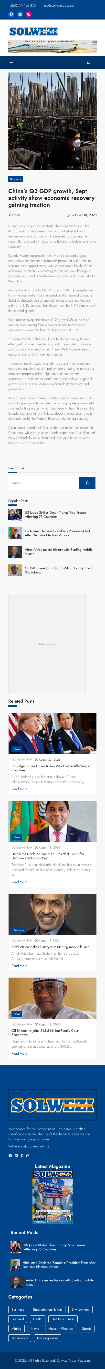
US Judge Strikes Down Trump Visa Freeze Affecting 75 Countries (55, 515)
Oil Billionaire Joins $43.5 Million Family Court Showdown (59, 570)
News (16, 749)
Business (15, 179)
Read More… (21, 789)
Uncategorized (47, 1338)
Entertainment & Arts (47, 1309)
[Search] (87, 483)
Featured (17, 1319)
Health (37, 1319)
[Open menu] (11, 62)
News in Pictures (60, 1328)
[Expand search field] (89, 62)
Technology (19, 1338)
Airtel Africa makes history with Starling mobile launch (59, 552)
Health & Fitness (63, 1319)
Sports (86, 1328)
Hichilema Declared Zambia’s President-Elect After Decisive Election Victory (57, 533)
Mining (16, 1328)
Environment (80, 1309)
